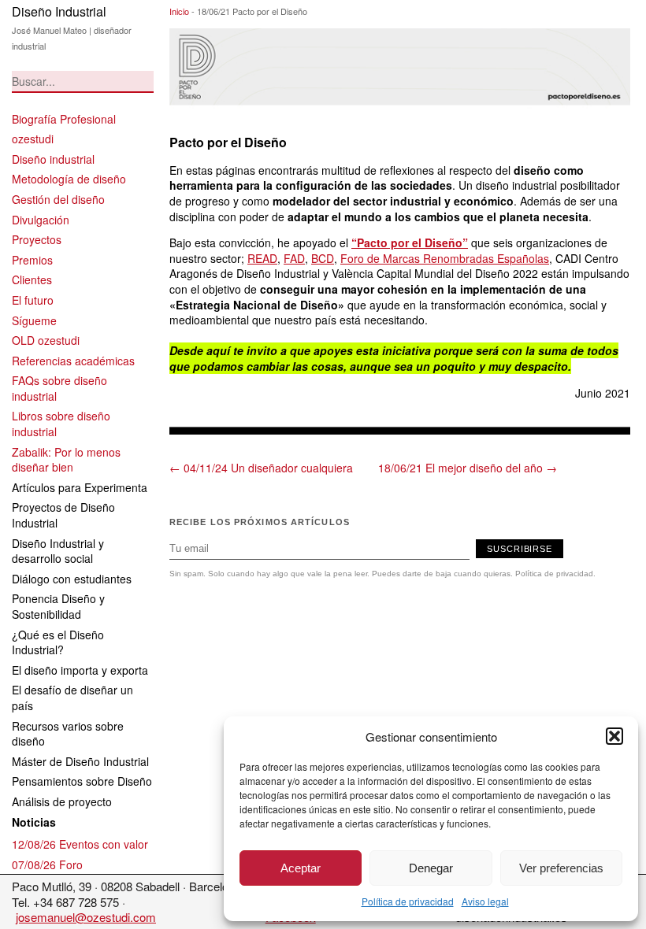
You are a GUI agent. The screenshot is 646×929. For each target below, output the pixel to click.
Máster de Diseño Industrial (80, 761)
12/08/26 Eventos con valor (80, 844)
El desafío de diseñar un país (72, 697)
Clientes (32, 279)
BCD (322, 258)
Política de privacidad (408, 901)
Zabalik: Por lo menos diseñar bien (66, 460)
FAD (294, 258)
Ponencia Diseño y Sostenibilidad (58, 606)
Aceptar (300, 868)
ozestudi (33, 138)
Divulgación (40, 220)
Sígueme (34, 320)
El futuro (33, 300)
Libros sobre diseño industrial (61, 423)
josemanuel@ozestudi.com (86, 917)
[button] (614, 736)
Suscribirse (519, 548)
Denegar (431, 868)
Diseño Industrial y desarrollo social (58, 551)
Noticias (34, 822)
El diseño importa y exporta (80, 670)
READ (262, 258)
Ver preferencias (561, 868)
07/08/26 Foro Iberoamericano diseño (69, 872)
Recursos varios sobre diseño (68, 733)
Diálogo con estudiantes (72, 579)
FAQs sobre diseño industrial (59, 388)
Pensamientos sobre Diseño (82, 781)
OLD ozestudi (46, 340)
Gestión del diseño (58, 199)
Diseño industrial (53, 159)
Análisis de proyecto (62, 801)
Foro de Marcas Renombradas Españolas (444, 258)
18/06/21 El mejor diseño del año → (467, 468)
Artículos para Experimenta (79, 487)
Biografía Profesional (64, 119)
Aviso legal (485, 901)
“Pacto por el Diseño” (409, 242)
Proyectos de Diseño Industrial (63, 515)
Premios (32, 260)
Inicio (179, 11)
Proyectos (36, 239)
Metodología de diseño (69, 179)
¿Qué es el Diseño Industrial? (58, 642)
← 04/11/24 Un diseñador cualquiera (261, 468)
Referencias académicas (73, 360)
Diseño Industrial (59, 11)
